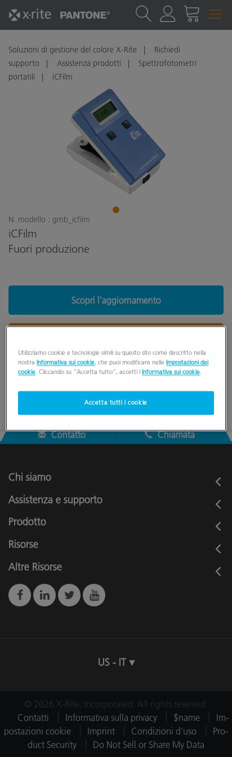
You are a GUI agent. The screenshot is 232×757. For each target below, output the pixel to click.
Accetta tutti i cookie (116, 403)
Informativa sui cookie (66, 363)
